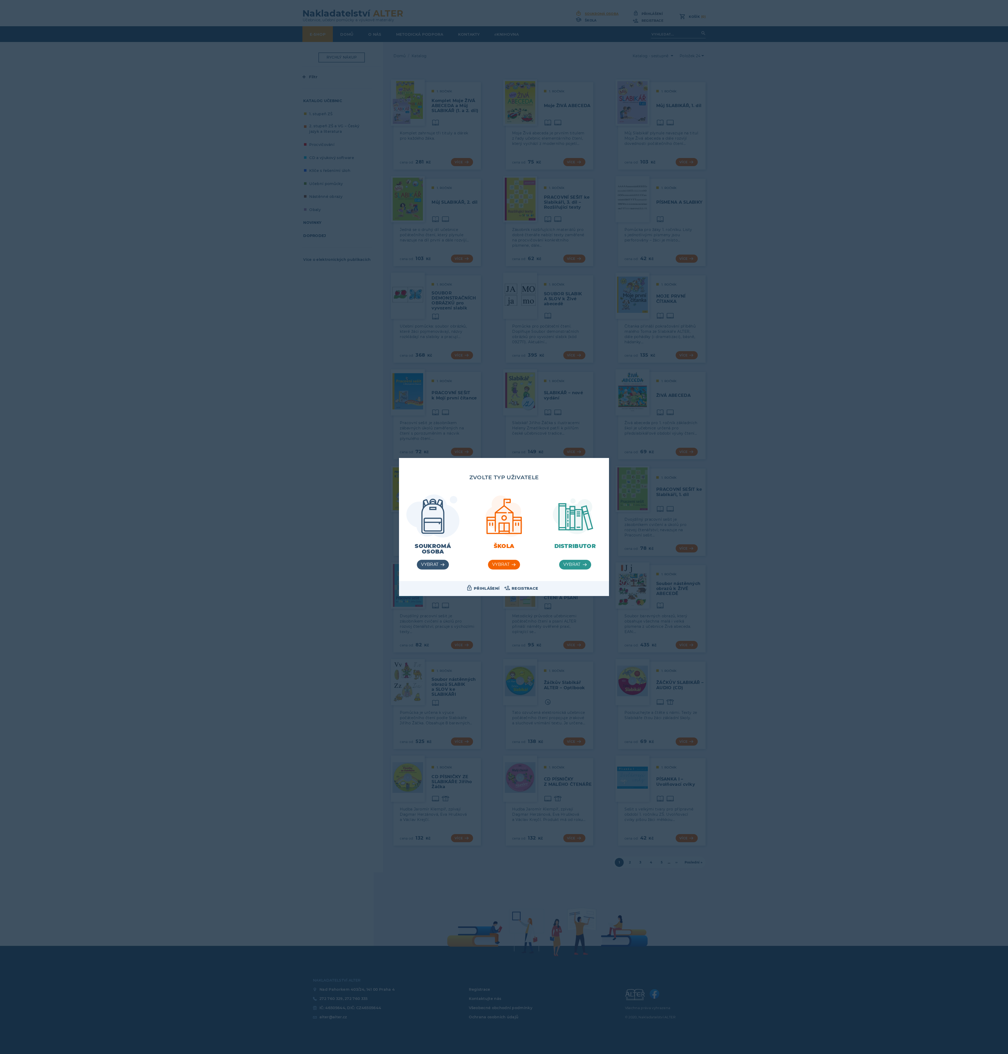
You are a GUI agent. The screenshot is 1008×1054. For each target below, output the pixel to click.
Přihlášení (487, 588)
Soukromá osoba (433, 549)
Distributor (575, 546)
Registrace (525, 588)
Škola (504, 546)
